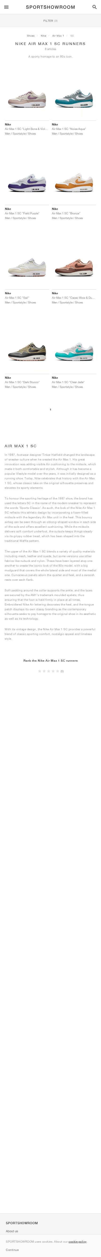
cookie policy (78, 1241)
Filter (50, 20)
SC (72, 35)
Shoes (31, 35)
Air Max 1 (58, 35)
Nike (43, 35)
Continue (12, 1250)
